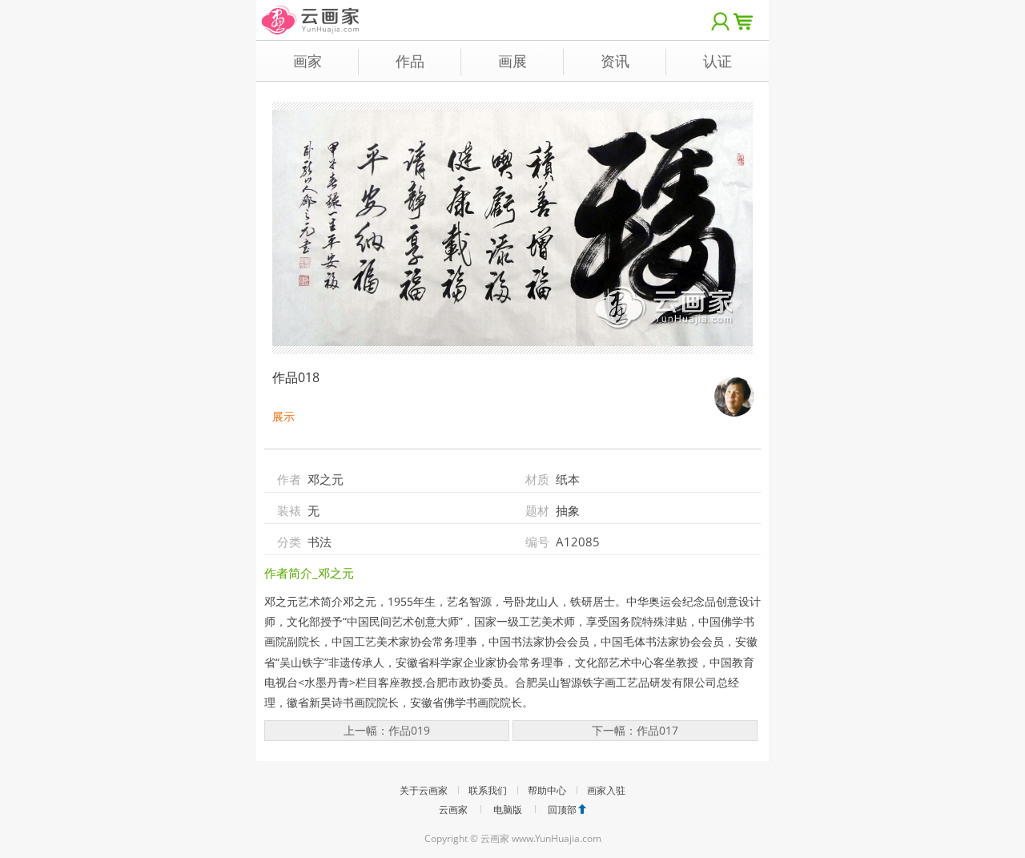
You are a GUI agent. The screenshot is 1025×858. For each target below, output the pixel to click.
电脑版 (507, 809)
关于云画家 (424, 790)
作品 (410, 60)
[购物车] (747, 20)
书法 (320, 542)
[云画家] (311, 11)
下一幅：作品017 (635, 730)
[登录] (720, 20)
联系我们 (487, 790)
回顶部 (562, 809)
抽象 (568, 510)
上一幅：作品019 (387, 730)
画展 (512, 60)
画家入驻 (606, 790)
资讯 (615, 60)
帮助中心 (547, 790)
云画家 (453, 809)
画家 (307, 60)
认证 (717, 60)
